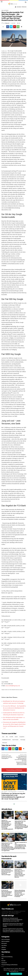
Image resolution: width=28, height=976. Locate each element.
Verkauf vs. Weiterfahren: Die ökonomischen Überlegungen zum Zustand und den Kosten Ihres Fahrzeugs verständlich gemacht (7, 825)
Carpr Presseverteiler (12, 791)
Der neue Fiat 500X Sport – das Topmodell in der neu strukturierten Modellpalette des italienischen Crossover (14, 708)
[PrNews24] (2, 23)
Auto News (9, 697)
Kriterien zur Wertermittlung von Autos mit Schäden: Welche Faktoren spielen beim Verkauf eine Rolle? (6, 893)
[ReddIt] (20, 748)
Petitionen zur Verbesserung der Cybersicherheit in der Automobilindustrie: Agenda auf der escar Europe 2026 (13, 796)
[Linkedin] (16, 748)
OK (8, 973)
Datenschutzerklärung (16, 973)
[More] (21, 26)
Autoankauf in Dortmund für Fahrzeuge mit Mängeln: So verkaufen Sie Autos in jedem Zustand (13, 925)
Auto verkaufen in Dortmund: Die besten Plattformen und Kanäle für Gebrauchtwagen (7, 872)
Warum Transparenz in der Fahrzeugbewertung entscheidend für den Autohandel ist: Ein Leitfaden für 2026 (21, 845)
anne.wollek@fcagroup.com (13, 685)
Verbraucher (4, 742)
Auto (3, 736)
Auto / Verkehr (4, 791)
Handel (16, 736)
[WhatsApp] (18, 26)
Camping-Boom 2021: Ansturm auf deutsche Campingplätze (6, 757)
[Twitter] (11, 26)
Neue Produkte (15, 739)
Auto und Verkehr (4, 10)
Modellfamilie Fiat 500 (6, 739)
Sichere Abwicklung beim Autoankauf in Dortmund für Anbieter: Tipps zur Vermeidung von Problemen (20, 893)
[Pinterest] (14, 26)
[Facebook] (7, 26)
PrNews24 (7, 23)
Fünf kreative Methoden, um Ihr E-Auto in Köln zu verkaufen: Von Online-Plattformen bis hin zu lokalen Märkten (20, 873)
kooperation (21, 736)
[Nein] (26, 971)
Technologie (22, 739)
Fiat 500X (11, 736)
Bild (7, 736)
